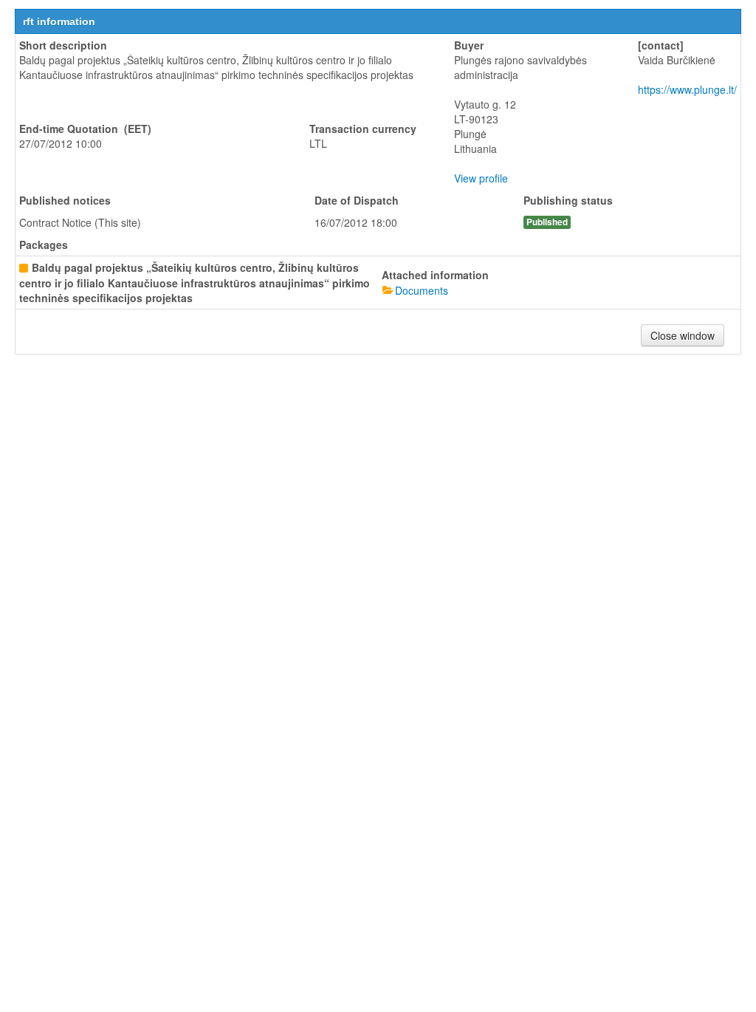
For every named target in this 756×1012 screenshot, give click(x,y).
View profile (481, 178)
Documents (421, 290)
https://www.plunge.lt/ (687, 89)
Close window (682, 335)
